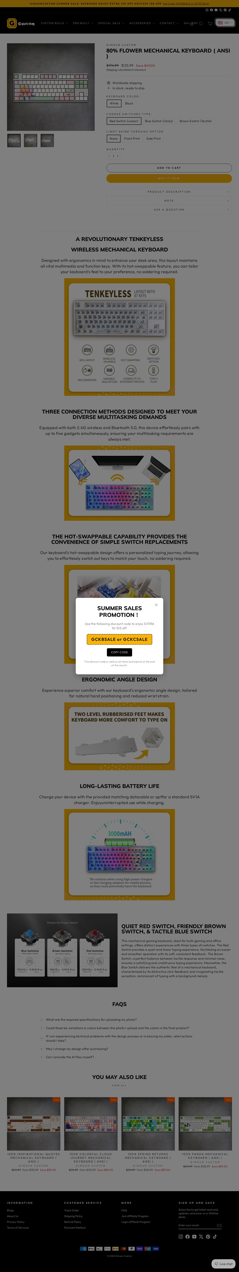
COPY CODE (119, 652)
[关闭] (156, 605)
